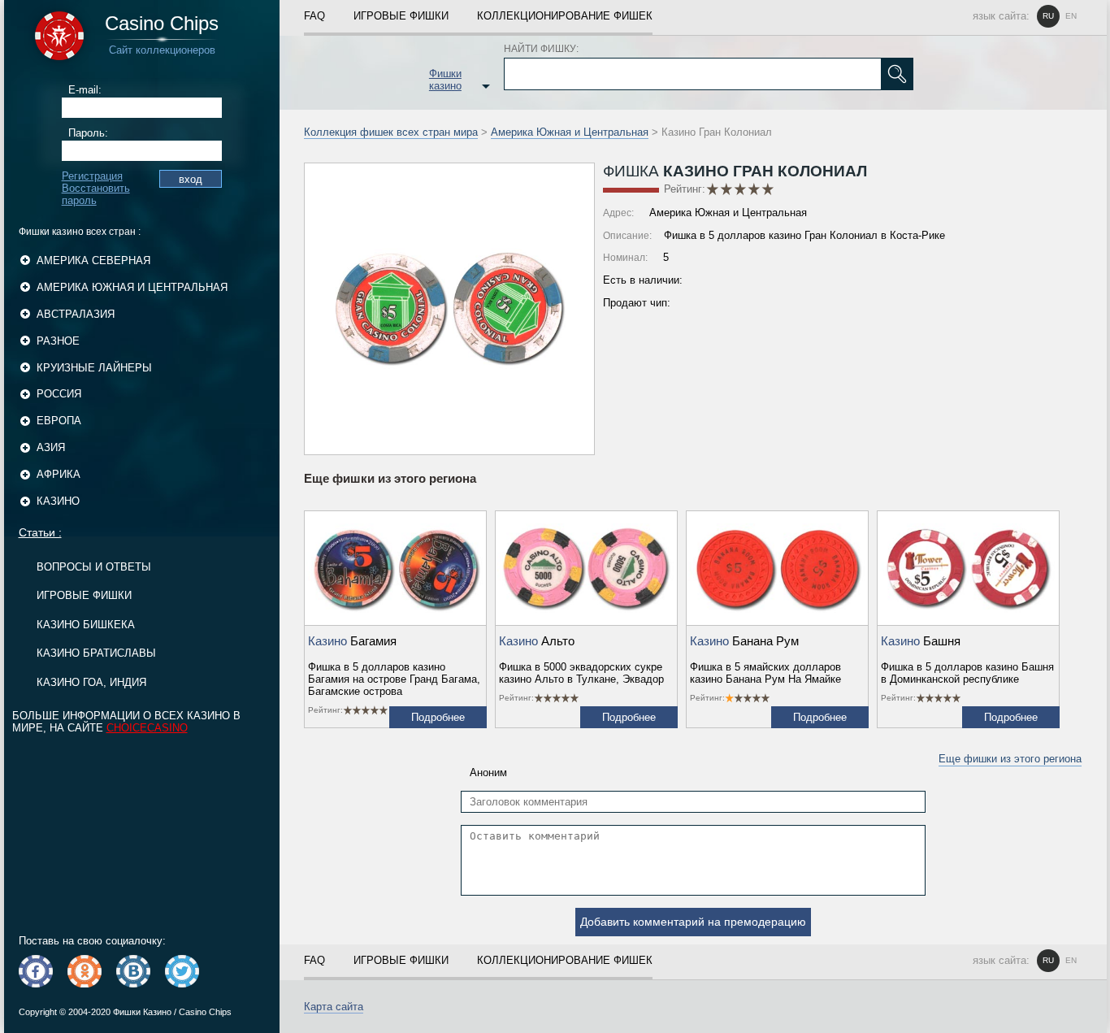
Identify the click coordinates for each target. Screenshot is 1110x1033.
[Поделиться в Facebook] (36, 971)
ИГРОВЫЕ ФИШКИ (84, 595)
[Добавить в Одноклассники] (84, 971)
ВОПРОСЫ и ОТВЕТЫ (94, 567)
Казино (58, 501)
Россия (59, 394)
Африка (58, 474)
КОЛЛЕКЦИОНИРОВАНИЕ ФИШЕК (565, 16)
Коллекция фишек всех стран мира (391, 132)
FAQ (314, 16)
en (1071, 15)
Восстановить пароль (96, 194)
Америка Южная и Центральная (132, 287)
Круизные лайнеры (94, 368)
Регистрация (92, 176)
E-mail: (85, 90)
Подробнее (438, 717)
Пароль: (88, 133)
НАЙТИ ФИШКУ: (541, 49)
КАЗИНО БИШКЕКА (86, 624)
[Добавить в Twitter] (182, 971)
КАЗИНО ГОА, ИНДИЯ (91, 682)
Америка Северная (93, 260)
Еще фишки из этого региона (1010, 759)
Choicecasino (147, 728)
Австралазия (76, 314)
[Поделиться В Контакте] (133, 971)
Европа (59, 421)
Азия (51, 447)
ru (1048, 15)
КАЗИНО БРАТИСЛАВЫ (96, 653)
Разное (58, 341)
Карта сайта (333, 1006)
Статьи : (40, 532)
